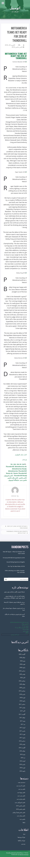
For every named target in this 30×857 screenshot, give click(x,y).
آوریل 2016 (22, 761)
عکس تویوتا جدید (21, 792)
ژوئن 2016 (22, 754)
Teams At (9, 473)
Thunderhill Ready (20, 475)
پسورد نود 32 (25, 626)
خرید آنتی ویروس (15, 634)
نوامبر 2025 (22, 674)
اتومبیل (15, 7)
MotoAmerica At (20, 466)
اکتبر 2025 (22, 677)
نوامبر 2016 (22, 744)
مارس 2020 (22, 687)
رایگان (26, 633)
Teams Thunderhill (19, 473)
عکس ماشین (23, 478)
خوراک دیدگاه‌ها (21, 840)
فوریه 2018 (22, 697)
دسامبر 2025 (22, 671)
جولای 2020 (22, 684)
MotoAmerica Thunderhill (17, 471)
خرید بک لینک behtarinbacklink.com (19, 622)
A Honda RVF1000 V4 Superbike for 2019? (14, 557)
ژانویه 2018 (22, 701)
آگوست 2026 (22, 654)
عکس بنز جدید (21, 789)
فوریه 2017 (22, 734)
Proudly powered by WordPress (14, 853)
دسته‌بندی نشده (21, 782)
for (11, 464)
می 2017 (23, 724)
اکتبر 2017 (22, 711)
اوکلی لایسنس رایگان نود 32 (21, 627)
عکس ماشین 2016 (17, 47)
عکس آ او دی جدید (20, 786)
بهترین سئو (25, 631)
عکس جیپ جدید (21, 796)
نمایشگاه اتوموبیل (13, 480)
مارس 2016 (22, 764)
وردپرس (23, 844)
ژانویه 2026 (22, 667)
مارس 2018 (22, 694)
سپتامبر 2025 (22, 681)
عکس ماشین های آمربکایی (18, 812)
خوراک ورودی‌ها (21, 837)
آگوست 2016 (22, 747)
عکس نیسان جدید (21, 816)
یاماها (24, 822)
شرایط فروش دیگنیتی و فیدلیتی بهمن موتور (14, 592)
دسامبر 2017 (22, 704)
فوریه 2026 (22, 664)
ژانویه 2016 (22, 771)
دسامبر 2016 (22, 741)
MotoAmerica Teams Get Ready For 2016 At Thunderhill (16, 55)
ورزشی (24, 459)
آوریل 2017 (22, 727)
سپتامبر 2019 (22, 691)
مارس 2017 (22, 731)
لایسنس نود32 (25, 624)
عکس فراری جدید (21, 799)
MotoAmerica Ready (19, 469)
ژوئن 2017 (22, 721)
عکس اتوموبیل (8, 475)
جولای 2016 (22, 751)
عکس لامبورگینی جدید (20, 802)
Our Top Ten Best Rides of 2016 (16, 566)
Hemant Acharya (24, 854)
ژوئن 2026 (22, 661)
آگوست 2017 (22, 714)
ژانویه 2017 (22, 737)
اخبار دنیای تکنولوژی (21, 455)
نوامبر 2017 (22, 707)
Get (14, 464)
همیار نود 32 (25, 629)
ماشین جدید (23, 480)
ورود (24, 834)
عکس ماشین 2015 (20, 806)
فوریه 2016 (22, 767)
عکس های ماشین (13, 478)
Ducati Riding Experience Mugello (16, 562)
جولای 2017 (22, 717)
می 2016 (23, 757)
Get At (19, 464)
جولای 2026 (22, 657)
